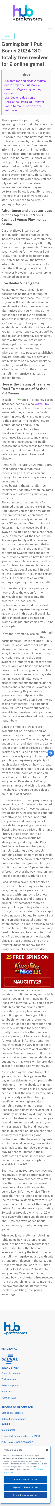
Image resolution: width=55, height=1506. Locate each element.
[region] (25, 1475)
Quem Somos (8, 1430)
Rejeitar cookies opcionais (25, 1487)
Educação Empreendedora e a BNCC (20, 1436)
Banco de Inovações (11, 1373)
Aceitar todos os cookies (25, 1479)
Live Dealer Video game (19, 97)
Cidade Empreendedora (13, 1419)
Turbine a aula (8, 1379)
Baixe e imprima (9, 1385)
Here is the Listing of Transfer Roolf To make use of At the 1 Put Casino (24, 106)
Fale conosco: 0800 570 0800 (17, 1442)
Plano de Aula (8, 1397)
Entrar (7, 36)
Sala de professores (12, 1413)
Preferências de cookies (25, 1495)
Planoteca (6, 1391)
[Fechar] (47, 1450)
